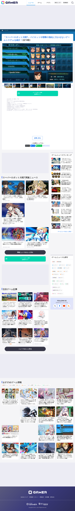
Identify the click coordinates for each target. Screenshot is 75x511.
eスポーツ (61, 277)
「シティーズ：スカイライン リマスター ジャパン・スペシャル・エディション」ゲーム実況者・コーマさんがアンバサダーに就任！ (9, 305)
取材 (54, 281)
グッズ (66, 271)
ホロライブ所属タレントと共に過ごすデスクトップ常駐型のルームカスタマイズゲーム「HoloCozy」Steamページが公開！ (28, 402)
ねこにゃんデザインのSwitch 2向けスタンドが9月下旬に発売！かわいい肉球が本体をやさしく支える (41, 322)
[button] (3, 86)
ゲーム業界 (31, 385)
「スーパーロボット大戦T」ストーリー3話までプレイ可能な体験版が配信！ (13, 243)
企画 (67, 284)
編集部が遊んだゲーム (57, 290)
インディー (55, 265)
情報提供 (42, 497)
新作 (54, 261)
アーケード (62, 265)
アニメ (62, 274)
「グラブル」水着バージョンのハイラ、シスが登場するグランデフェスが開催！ (41, 340)
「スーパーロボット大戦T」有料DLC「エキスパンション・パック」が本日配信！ (13, 197)
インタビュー (55, 284)
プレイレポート (61, 281)
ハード (54, 268)
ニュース (31, 3)
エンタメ (60, 271)
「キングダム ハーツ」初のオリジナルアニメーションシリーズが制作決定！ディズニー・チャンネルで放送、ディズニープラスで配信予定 (28, 420)
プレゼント (60, 293)
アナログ (69, 265)
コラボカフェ (55, 274)
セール (54, 293)
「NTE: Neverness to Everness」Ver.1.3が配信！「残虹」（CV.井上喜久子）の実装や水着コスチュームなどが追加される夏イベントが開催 (64, 420)
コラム (62, 284)
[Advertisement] (37, 17)
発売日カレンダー (56, 287)
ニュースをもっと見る (25, 349)
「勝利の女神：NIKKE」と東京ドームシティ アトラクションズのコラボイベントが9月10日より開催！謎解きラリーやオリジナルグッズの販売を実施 (9, 324)
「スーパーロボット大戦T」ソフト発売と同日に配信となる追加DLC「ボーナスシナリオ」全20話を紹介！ (37, 244)
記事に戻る (37, 138)
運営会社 (52, 497)
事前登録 (59, 261)
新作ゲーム (5, 385)
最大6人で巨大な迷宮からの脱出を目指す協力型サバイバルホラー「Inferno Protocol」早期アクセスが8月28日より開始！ (9, 341)
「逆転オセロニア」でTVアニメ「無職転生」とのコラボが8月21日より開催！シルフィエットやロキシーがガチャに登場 (64, 456)
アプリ (48, 3)
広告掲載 (47, 497)
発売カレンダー (58, 2)
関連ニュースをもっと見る (25, 252)
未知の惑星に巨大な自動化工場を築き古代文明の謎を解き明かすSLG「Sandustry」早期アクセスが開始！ (64, 438)
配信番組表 (65, 2)
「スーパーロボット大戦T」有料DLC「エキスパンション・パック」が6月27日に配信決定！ (37, 197)
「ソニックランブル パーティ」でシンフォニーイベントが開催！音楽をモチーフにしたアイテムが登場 (25, 322)
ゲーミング (67, 268)
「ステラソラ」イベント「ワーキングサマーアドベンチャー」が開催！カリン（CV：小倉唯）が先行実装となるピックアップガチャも (46, 438)
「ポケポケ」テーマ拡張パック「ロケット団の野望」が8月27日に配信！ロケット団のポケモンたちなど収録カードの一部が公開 (28, 456)
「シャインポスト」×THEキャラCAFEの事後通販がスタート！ (9, 436)
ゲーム (40, 3)
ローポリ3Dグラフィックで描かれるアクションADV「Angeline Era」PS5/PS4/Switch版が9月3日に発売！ (46, 420)
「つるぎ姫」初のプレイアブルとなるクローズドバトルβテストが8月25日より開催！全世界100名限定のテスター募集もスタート (46, 402)
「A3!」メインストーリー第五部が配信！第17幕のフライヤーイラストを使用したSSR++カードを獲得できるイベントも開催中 (41, 305)
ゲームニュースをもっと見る (64, 231)
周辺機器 (60, 268)
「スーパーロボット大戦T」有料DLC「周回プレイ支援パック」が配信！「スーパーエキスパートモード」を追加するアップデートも (13, 221)
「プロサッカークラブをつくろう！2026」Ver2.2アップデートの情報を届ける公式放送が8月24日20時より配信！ (25, 304)
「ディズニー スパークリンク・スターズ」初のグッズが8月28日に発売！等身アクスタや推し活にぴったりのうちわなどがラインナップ (10, 402)
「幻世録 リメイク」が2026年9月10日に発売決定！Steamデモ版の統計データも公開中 (10, 456)
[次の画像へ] (37, 63)
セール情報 (12, 385)
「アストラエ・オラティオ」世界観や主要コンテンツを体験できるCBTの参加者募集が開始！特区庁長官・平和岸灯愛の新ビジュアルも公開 (46, 457)
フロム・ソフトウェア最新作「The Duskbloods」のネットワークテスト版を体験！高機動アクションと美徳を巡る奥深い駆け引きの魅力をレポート (25, 342)
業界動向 (55, 277)
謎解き (54, 271)
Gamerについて (24, 497)
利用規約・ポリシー (34, 497)
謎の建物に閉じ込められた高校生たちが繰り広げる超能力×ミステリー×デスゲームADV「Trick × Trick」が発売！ (64, 402)
